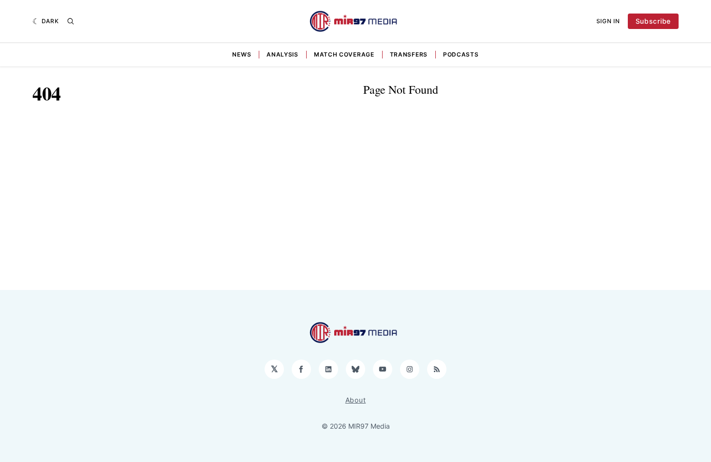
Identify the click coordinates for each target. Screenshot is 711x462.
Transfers (409, 54)
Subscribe (653, 21)
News (241, 54)
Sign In (608, 21)
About (355, 400)
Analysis (282, 54)
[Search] (70, 21)
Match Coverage (344, 54)
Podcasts (461, 54)
